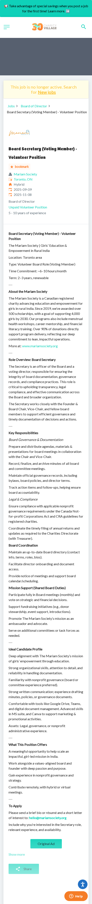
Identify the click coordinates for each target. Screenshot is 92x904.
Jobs (11, 106)
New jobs (47, 92)
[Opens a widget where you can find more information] (76, 896)
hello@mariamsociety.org (48, 818)
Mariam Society (25, 174)
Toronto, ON (23, 179)
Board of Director (34, 106)
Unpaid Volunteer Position (28, 207)
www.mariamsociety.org (40, 346)
